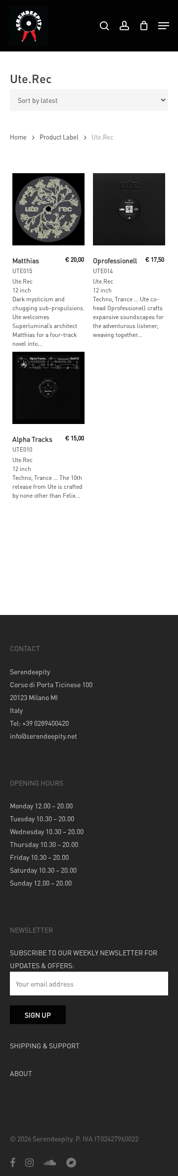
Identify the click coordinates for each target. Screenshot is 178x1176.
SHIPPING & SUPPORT (45, 1045)
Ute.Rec (22, 281)
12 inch (21, 290)
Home (18, 137)
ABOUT (21, 1073)
